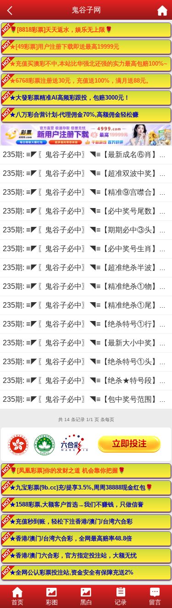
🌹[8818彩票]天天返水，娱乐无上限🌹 (61, 29)
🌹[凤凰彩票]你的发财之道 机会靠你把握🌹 (67, 470)
